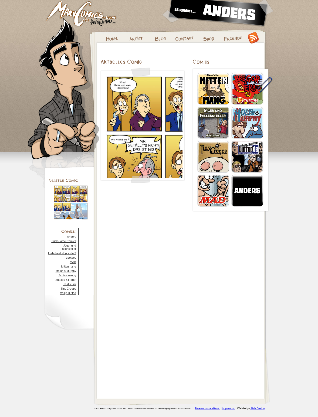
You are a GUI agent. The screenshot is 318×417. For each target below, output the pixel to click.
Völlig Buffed (68, 293)
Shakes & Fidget (65, 279)
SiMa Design (257, 408)
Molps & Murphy (66, 271)
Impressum (228, 408)
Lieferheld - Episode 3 (62, 253)
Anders (71, 236)
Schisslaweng (67, 275)
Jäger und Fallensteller (68, 247)
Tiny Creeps (68, 288)
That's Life (69, 284)
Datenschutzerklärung (207, 408)
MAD (73, 262)
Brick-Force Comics (63, 241)
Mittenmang (68, 266)
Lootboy (71, 257)
